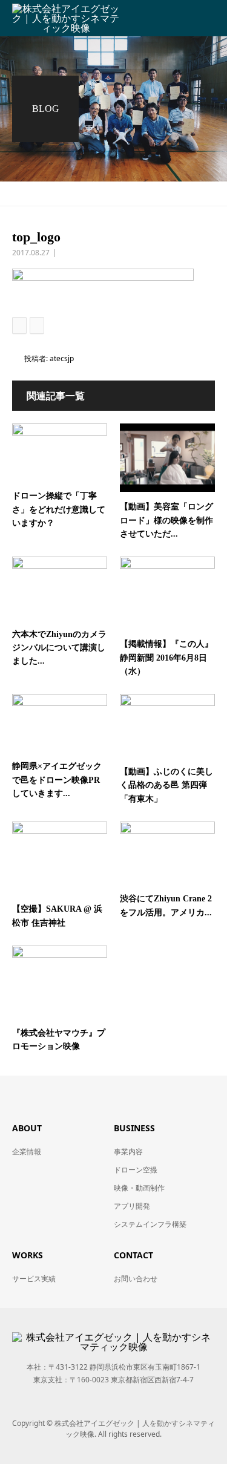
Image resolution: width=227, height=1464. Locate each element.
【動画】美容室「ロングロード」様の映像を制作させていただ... (166, 520)
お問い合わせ (135, 1278)
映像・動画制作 (139, 1188)
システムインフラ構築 (150, 1224)
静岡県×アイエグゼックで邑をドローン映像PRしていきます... (57, 780)
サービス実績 (34, 1278)
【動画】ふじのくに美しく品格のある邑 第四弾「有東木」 (166, 785)
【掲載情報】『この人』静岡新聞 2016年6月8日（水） (166, 657)
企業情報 (26, 1151)
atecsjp (62, 358)
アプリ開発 (132, 1206)
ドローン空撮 (135, 1170)
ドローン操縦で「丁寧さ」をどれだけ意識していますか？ (58, 509)
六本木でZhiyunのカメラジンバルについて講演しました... (59, 648)
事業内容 (128, 1151)
